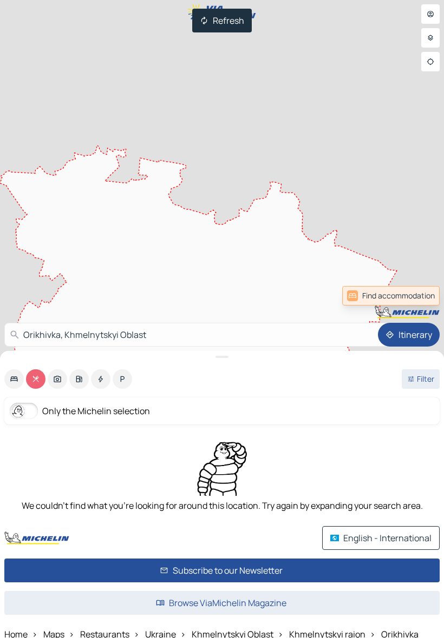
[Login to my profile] (430, 14)
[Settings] (430, 38)
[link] (416, 295)
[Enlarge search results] (222, 357)
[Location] (430, 61)
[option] (14, 379)
